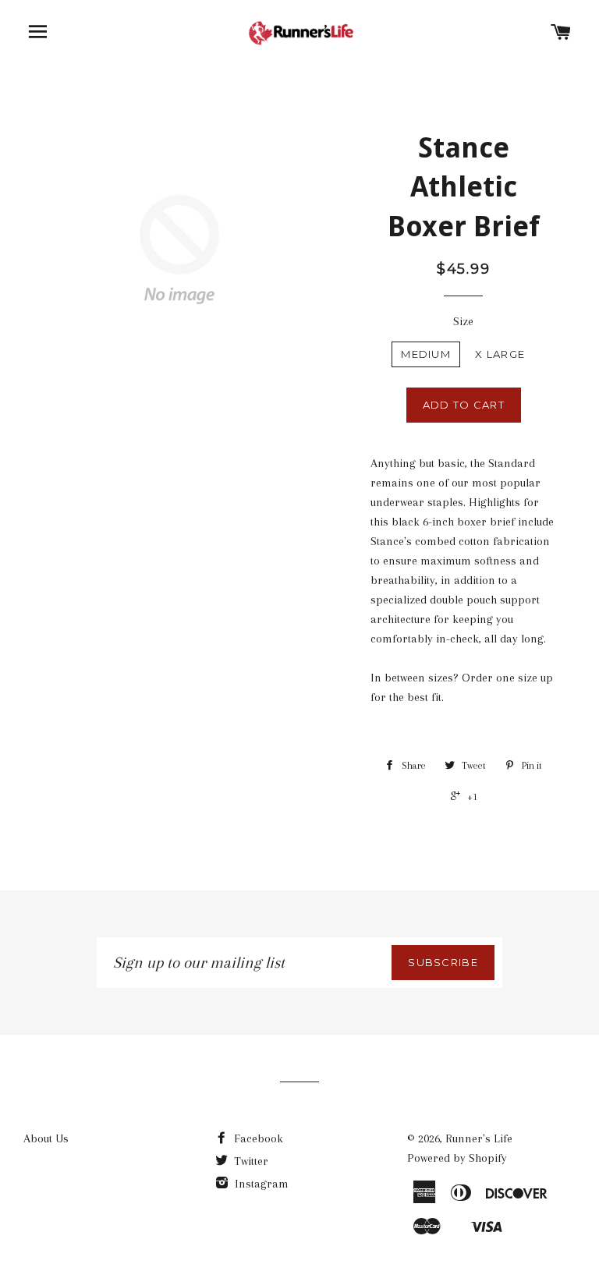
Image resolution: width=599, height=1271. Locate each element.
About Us (46, 1138)
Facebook (257, 1138)
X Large (500, 354)
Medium (426, 354)
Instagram (260, 1184)
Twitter (249, 1161)
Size (463, 321)
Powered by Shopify (457, 1158)
